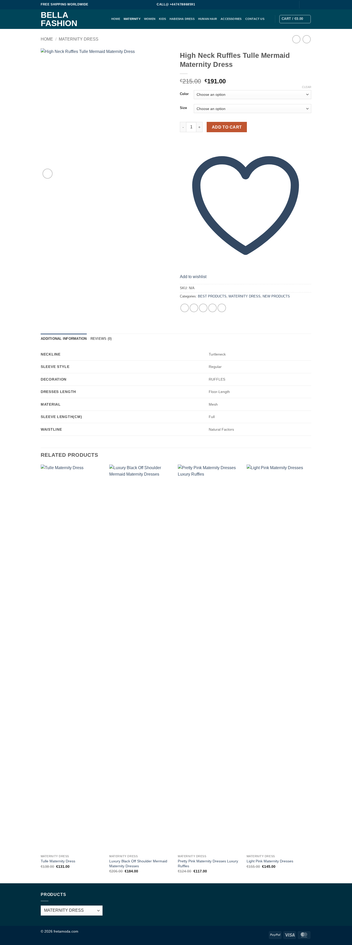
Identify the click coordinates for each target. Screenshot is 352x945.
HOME (115, 18)
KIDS (162, 18)
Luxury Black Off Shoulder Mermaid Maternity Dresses (138, 863)
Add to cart (227, 127)
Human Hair (207, 18)
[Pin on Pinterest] (212, 308)
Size (183, 108)
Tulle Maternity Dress (58, 861)
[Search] (292, 4)
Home (47, 39)
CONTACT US (254, 18)
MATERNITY (132, 18)
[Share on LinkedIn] (221, 308)
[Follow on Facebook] (303, 4)
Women (149, 18)
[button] (295, 19)
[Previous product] (307, 39)
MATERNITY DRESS (78, 39)
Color (184, 94)
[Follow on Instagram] (308, 4)
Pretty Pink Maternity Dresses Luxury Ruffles (208, 863)
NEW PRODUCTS (276, 296)
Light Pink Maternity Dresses (270, 861)
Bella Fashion (59, 19)
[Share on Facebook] (184, 308)
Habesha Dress (182, 18)
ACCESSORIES (231, 18)
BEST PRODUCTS (212, 296)
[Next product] (296, 39)
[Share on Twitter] (194, 308)
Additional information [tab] (64, 339)
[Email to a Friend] (203, 308)
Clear (306, 87)
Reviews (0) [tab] (101, 339)
